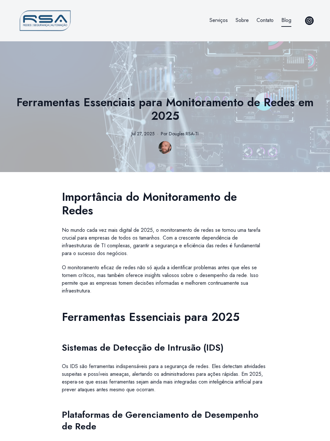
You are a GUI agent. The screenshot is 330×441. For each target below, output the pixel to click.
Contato (265, 20)
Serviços (218, 20)
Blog (286, 20)
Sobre (242, 20)
